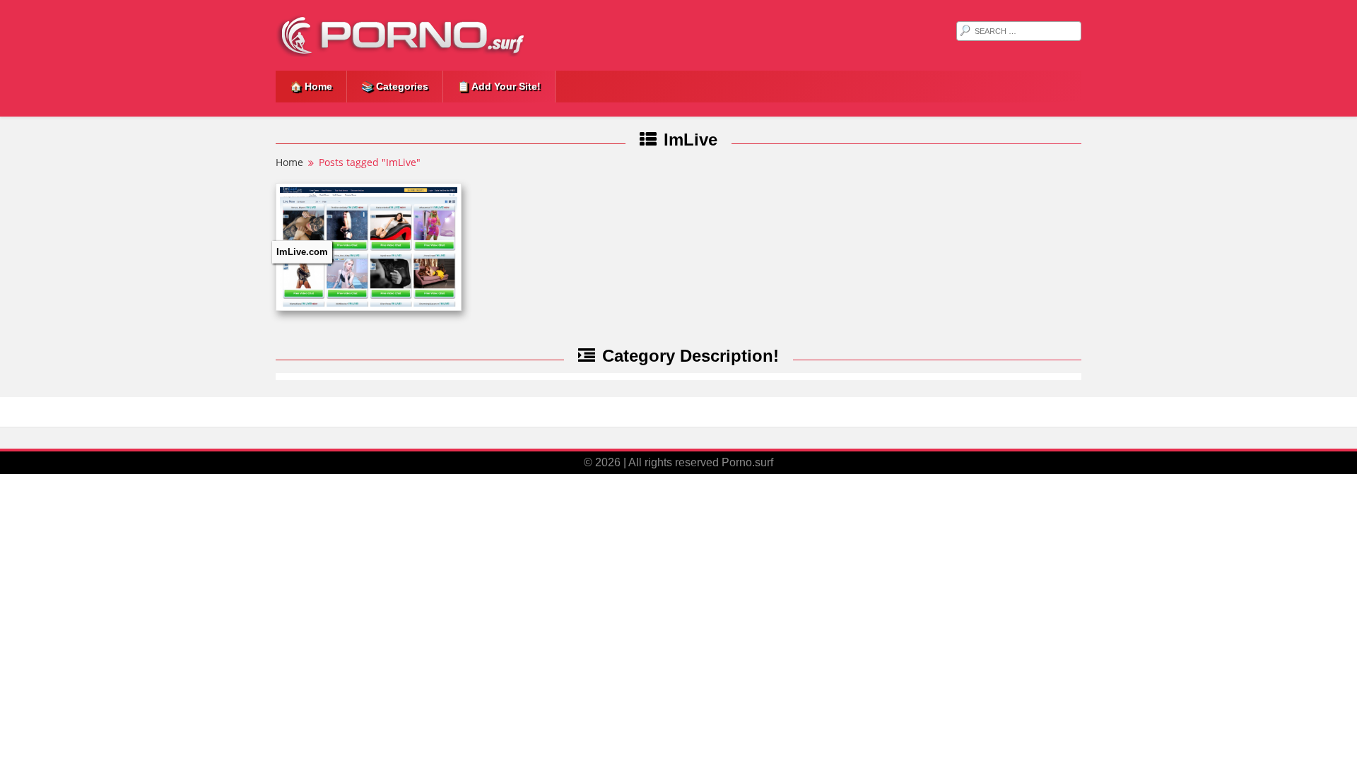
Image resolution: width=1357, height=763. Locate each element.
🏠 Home (311, 86)
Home (289, 162)
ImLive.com (302, 252)
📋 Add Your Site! (499, 86)
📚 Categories (394, 86)
